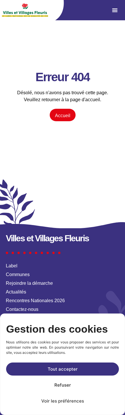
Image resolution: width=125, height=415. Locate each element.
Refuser (62, 385)
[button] (114, 10)
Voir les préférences (62, 401)
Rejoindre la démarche (29, 283)
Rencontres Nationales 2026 (35, 300)
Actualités (16, 291)
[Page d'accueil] (25, 10)
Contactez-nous (22, 309)
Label (11, 265)
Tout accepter (63, 369)
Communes (18, 274)
